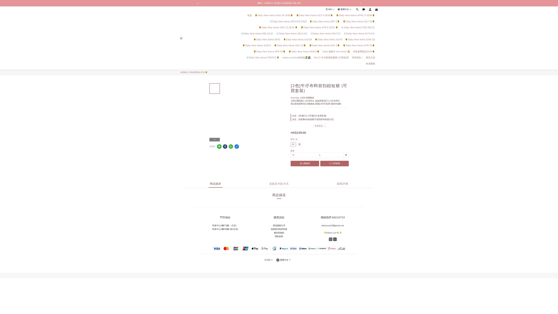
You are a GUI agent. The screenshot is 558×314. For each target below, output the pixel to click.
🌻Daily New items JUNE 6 (256, 45)
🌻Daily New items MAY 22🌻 (290, 45)
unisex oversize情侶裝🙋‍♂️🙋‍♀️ (296, 57)
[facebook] (225, 146)
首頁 (249, 15)
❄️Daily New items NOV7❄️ (326, 33)
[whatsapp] (231, 146)
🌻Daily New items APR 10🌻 (269, 51)
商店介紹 (370, 57)
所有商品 (356, 57)
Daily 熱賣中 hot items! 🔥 (336, 51)
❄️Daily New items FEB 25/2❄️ (358, 27)
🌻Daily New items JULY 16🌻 (359, 21)
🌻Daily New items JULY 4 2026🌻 (314, 15)
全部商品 (184, 72)
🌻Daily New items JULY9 (328, 39)
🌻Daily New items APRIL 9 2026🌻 (355, 15)
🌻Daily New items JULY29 (297, 39)
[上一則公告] (197, 3)
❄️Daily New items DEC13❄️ (292, 33)
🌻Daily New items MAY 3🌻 (324, 45)
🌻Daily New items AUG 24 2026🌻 (274, 15)
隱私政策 (279, 236)
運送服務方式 (279, 225)
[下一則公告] (360, 3)
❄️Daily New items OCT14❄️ (359, 33)
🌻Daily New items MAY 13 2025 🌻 (278, 27)
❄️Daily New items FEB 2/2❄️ (257, 33)
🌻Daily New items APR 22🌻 (359, 45)
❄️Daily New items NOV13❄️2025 (288, 21)
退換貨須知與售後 (279, 229)
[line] (219, 146)
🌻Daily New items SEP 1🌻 (325, 21)
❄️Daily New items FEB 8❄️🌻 (262, 57)
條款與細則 (279, 232)
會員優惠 (370, 63)
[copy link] (237, 146)
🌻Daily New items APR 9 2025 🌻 (319, 27)
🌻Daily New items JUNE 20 (360, 39)
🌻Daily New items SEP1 (266, 39)
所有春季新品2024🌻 (364, 51)
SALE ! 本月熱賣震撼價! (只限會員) (331, 57)
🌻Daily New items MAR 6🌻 (304, 51)
